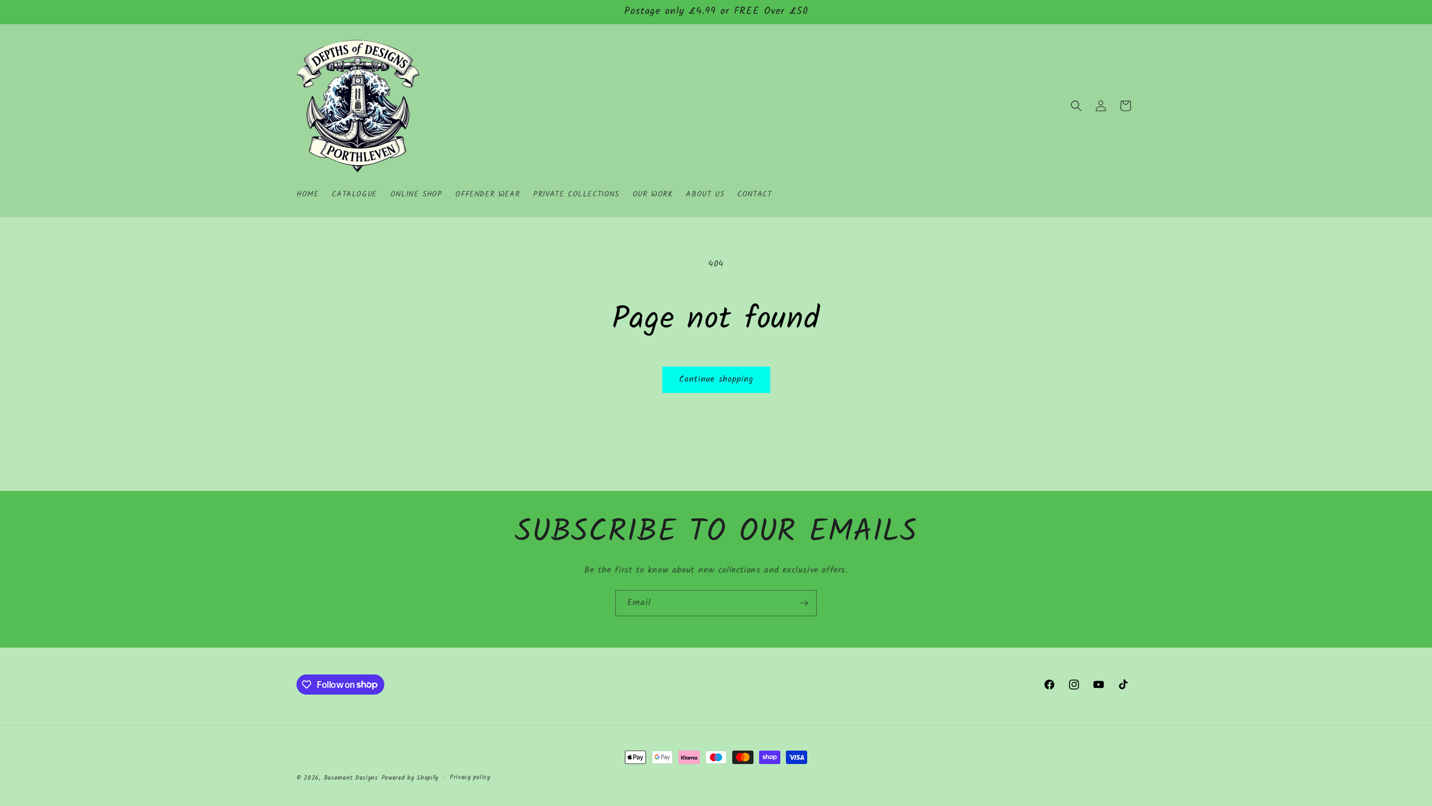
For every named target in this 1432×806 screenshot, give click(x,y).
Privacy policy (470, 777)
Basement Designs (351, 778)
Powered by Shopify (410, 778)
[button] (1076, 105)
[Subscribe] (804, 603)
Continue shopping (716, 379)
